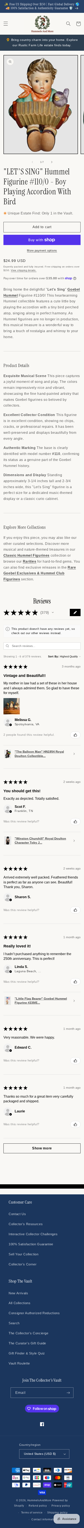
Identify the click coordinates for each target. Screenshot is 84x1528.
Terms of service (32, 1512)
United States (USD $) (40, 1453)
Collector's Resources (26, 1224)
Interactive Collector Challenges (33, 1234)
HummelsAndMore (39, 1500)
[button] (6, 24)
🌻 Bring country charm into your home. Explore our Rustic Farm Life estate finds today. (42, 42)
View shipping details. (23, 270)
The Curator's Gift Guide (27, 1343)
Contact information (44, 1519)
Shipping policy (57, 1512)
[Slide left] (32, 162)
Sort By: (53, 656)
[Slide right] (51, 162)
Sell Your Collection (24, 1254)
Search (14, 1323)
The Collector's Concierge (28, 1333)
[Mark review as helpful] (75, 734)
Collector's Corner (22, 1264)
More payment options (42, 250)
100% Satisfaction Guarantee (31, 1244)
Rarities (29, 561)
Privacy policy (60, 1505)
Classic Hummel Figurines (26, 555)
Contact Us (17, 1214)
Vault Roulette (19, 1363)
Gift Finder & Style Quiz (27, 1353)
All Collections (19, 1303)
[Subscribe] (68, 1392)
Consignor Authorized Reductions (34, 1313)
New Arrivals (18, 1293)
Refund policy (38, 1505)
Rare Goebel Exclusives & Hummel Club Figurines (39, 573)
